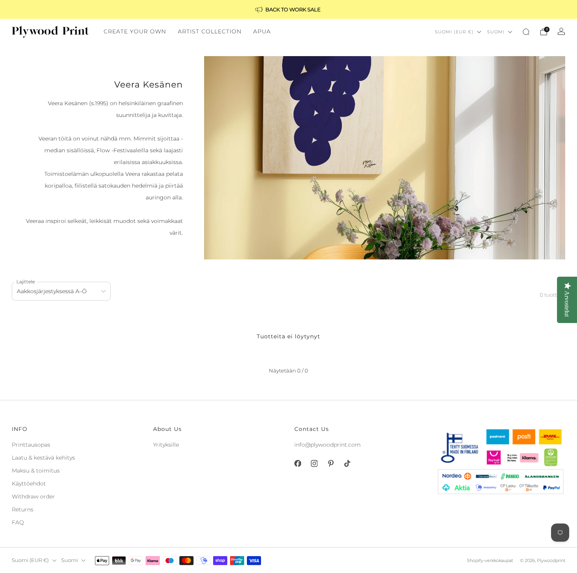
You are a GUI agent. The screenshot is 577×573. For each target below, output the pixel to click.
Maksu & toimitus (36, 470)
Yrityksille (166, 444)
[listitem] (288, 9)
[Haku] (526, 32)
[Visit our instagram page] (314, 463)
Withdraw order (33, 496)
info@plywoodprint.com (327, 444)
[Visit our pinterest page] (330, 463)
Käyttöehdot (29, 483)
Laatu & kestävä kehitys (43, 457)
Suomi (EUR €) (454, 32)
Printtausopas (31, 444)
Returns (22, 509)
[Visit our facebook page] (297, 463)
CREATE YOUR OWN (135, 31)
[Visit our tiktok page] (347, 463)
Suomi (495, 32)
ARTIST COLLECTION (209, 31)
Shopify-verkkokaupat (490, 560)
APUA (262, 31)
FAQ (18, 522)
